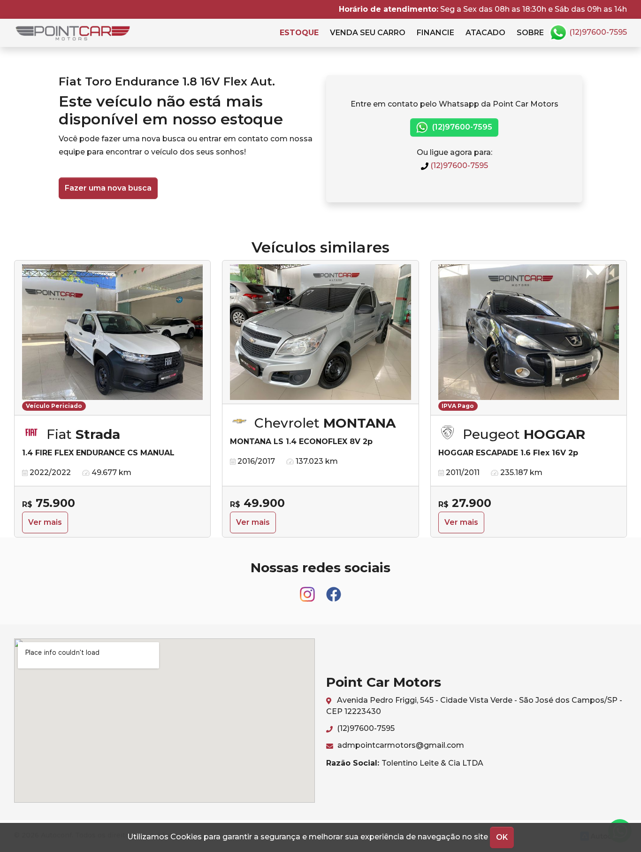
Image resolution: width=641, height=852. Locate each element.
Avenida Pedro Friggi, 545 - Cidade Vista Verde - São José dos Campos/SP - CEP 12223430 (474, 706)
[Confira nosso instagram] (308, 589)
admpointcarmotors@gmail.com (400, 745)
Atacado (485, 32)
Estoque (299, 32)
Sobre (530, 32)
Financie (435, 32)
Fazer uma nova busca (108, 188)
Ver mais (45, 522)
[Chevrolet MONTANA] (320, 332)
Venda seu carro (367, 32)
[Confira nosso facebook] (333, 589)
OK (502, 837)
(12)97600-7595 (597, 32)
